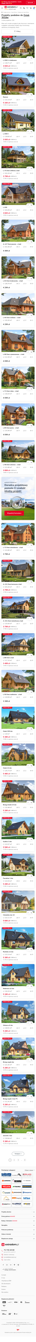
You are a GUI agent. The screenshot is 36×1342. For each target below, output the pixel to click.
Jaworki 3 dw (7, 1136)
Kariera (3, 1289)
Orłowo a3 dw (8, 1025)
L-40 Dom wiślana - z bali (11, 318)
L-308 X (5, 134)
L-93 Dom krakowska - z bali (13, 281)
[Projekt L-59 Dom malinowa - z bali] (18, 681)
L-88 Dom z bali (8, 658)
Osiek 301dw (14, 12)
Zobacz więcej (29, 1170)
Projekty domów (6, 12)
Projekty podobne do (15, 16)
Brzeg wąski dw (8, 1062)
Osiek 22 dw (7, 768)
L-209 (5, 207)
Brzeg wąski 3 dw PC (10, 1099)
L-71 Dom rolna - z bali (11, 391)
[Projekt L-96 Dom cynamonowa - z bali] (18, 341)
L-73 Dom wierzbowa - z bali (13, 548)
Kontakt (3, 1275)
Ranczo (5, 97)
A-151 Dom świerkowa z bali (13, 621)
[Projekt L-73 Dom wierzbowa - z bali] (18, 534)
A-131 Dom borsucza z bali (12, 584)
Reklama (3, 1286)
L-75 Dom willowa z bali (11, 171)
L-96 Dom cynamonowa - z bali (13, 354)
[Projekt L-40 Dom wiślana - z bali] (18, 304)
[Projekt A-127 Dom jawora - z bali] (18, 231)
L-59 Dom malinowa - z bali (12, 694)
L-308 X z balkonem (10, 60)
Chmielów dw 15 (9, 915)
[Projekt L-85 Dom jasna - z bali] (18, 414)
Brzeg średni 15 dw (9, 805)
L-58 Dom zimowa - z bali (11, 465)
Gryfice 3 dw (7, 842)
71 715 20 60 (9, 1250)
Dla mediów (4, 1292)
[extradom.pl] (11, 7)
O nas (3, 1278)
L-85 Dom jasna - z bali (11, 428)
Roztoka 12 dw (8, 952)
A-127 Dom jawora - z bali (12, 244)
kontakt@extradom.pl (10, 1257)
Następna (17, 1154)
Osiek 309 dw (8, 731)
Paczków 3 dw (8, 878)
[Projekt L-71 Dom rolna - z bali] (18, 378)
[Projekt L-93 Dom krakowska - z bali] (18, 267)
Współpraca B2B (6, 1281)
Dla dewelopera (5, 1283)
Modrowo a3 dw (8, 989)
